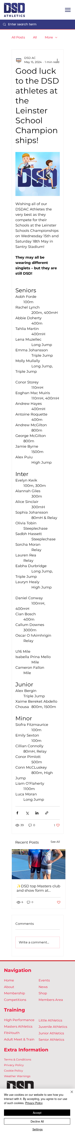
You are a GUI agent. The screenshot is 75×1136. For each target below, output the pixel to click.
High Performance (19, 1020)
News (43, 987)
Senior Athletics (51, 1039)
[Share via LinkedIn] (37, 813)
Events (44, 980)
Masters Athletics (18, 1026)
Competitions (15, 1000)
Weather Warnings (17, 1076)
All (35, 37)
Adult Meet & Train (19, 1039)
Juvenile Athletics (53, 1027)
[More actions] (57, 60)
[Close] (69, 1094)
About (9, 987)
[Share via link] (47, 813)
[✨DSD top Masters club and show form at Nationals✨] (38, 864)
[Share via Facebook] (17, 813)
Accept (37, 1113)
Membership (14, 993)
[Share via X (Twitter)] (27, 813)
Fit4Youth (12, 1033)
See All (55, 842)
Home (9, 980)
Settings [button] (37, 1129)
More (49, 37)
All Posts (18, 37)
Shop (43, 993)
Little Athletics (50, 1020)
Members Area (51, 1000)
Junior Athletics (51, 1033)
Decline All (37, 1121)
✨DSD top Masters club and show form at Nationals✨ (38, 888)
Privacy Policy (14, 1065)
